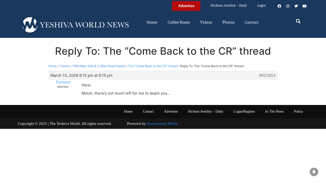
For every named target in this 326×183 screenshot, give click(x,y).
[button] (298, 21)
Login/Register (244, 111)
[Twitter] (296, 6)
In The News (274, 111)
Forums (64, 66)
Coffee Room (179, 23)
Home (152, 23)
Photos (228, 23)
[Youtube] (304, 6)
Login (261, 5)
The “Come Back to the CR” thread (153, 66)
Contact (252, 23)
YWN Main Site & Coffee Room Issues (99, 66)
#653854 (267, 75)
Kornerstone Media (162, 123)
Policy (298, 111)
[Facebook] (279, 6)
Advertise (171, 111)
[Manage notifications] (314, 172)
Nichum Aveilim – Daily (229, 5)
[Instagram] (287, 6)
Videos (206, 23)
